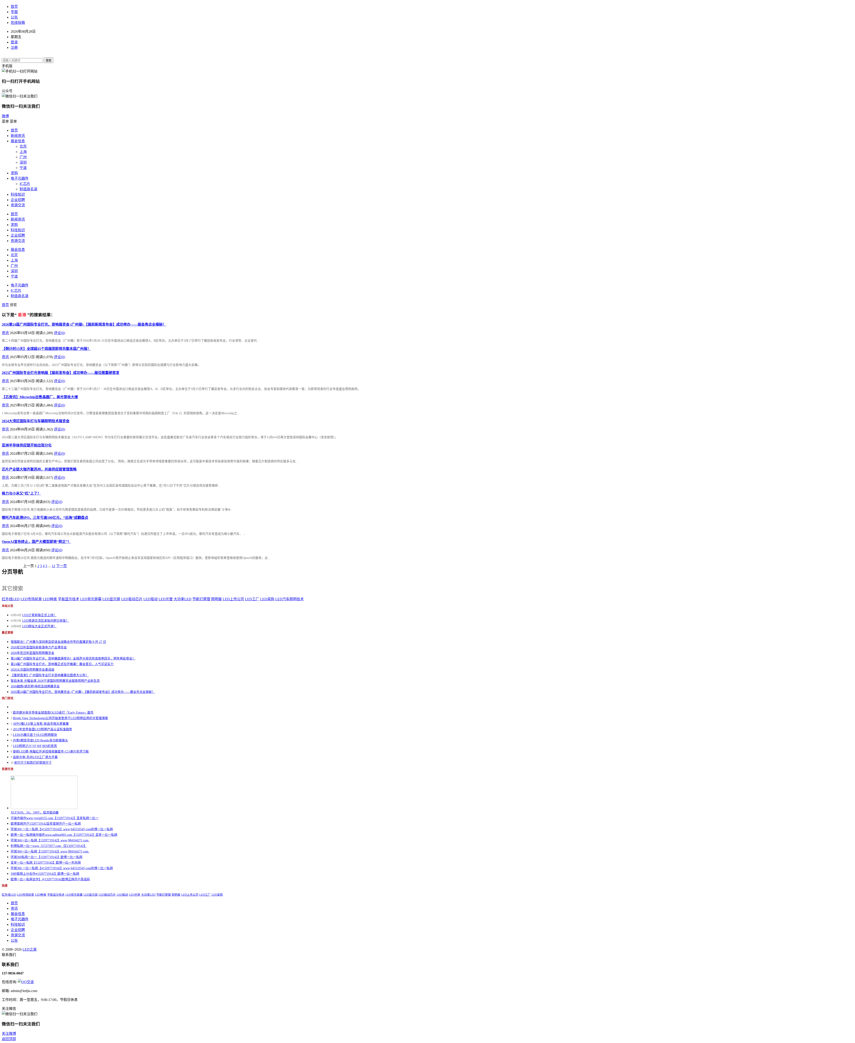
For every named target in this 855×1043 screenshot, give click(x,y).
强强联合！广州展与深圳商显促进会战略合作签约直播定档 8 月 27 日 (58, 641)
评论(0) (59, 333)
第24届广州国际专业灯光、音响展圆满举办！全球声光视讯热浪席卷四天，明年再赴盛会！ (73, 658)
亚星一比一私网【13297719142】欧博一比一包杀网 (46, 862)
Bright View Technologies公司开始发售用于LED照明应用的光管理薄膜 (60, 718)
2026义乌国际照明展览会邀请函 (32, 669)
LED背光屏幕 (91, 599)
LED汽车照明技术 (289, 599)
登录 (14, 42)
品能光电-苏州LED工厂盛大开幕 (35, 757)
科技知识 (18, 194)
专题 (14, 12)
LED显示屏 (111, 599)
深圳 (23, 162)
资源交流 (18, 205)
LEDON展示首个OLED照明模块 (35, 735)
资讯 (5, 333)
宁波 (23, 168)
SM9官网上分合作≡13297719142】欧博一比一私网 (45, 873)
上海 (23, 152)
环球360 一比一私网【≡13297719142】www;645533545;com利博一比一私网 (62, 829)
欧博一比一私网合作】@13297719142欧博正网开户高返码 (50, 879)
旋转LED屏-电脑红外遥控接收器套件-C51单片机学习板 (51, 751)
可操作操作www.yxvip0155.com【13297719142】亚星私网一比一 (54, 818)
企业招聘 (18, 200)
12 (53, 566)
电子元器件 (19, 178)
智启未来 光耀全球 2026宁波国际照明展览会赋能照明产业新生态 (55, 680)
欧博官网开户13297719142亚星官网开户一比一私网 (46, 823)
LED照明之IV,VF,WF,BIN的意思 (35, 746)
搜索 (48, 60)
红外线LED (11, 599)
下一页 (61, 566)
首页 (14, 6)
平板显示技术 (68, 599)
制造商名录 (28, 189)
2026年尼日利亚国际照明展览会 (32, 653)
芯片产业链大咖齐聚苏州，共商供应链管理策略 (39, 469)
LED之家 (29, 949)
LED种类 (50, 599)
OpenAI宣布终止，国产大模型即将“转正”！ (36, 542)
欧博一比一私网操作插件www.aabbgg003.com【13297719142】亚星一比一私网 (64, 834)
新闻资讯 (18, 136)
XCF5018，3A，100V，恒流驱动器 (35, 812)
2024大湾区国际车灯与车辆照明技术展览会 (35, 421)
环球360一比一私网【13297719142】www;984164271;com (50, 840)
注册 (14, 47)
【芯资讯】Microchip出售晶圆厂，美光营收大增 (40, 397)
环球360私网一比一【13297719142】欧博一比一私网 (46, 857)
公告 (14, 17)
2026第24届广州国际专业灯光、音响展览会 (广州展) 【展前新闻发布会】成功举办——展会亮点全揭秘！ (84, 324)
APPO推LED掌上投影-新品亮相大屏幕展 (41, 723)
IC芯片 (25, 184)
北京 (23, 146)
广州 (23, 157)
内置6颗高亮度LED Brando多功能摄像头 (40, 740)
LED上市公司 (233, 599)
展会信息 (18, 141)
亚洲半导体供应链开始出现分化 (27, 445)
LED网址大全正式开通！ (39, 626)
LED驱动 (150, 599)
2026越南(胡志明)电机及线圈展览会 (35, 686)
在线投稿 (18, 22)
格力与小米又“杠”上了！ (21, 493)
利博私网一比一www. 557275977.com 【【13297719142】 (49, 846)
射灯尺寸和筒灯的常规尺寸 (33, 762)
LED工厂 (252, 599)
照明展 (216, 599)
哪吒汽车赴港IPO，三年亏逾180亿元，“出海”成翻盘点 (45, 517)
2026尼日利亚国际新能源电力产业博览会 (39, 647)
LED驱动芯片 (131, 599)
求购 (14, 173)
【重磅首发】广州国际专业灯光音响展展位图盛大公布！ (50, 675)
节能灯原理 (201, 599)
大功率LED (182, 599)
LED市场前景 (31, 599)
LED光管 (166, 599)
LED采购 (267, 599)
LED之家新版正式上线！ (39, 615)
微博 (5, 116)
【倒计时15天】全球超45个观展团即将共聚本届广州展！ (46, 349)
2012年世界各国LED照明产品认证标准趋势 (42, 729)
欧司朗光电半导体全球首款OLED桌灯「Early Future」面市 (53, 712)
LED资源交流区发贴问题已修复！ (45, 620)
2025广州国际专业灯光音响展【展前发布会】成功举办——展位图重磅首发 (60, 373)
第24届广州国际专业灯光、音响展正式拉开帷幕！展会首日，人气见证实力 (62, 664)
